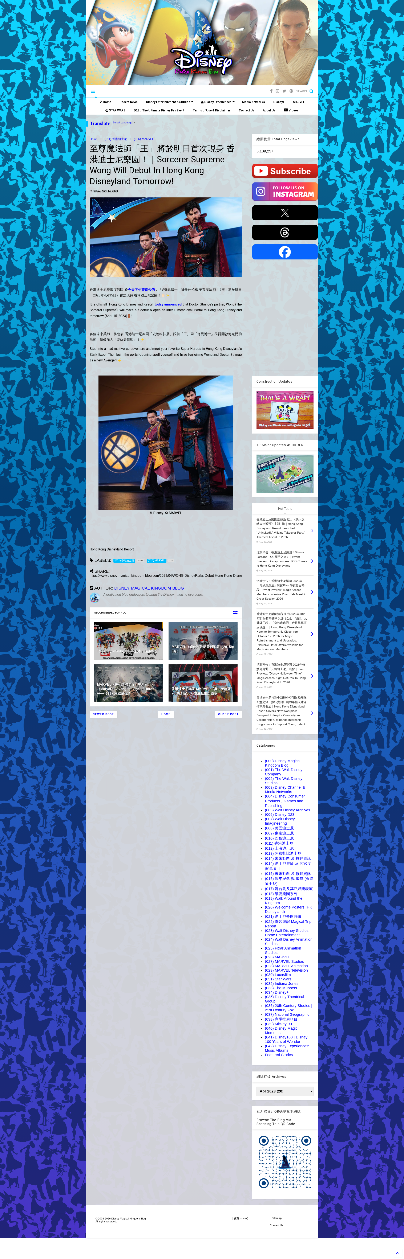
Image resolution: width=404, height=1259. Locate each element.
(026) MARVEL (144, 139)
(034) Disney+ (277, 992)
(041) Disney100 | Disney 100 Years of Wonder (286, 1039)
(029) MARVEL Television (286, 970)
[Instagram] (277, 91)
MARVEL (299, 102)
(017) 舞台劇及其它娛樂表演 (289, 889)
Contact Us (246, 110)
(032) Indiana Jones (281, 983)
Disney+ (278, 102)
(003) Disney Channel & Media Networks (285, 789)
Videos (293, 110)
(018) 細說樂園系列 (281, 894)
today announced (168, 304)
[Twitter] (284, 91)
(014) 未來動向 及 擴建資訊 (288, 858)
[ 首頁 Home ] (240, 1218)
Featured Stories (279, 1055)
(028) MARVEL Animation (286, 966)
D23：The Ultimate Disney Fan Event (159, 110)
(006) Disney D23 (279, 814)
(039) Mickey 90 (278, 1024)
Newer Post (103, 714)
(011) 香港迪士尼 (116, 139)
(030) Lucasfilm (278, 975)
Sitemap (277, 1218)
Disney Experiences (217, 102)
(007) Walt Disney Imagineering (280, 821)
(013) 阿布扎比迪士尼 (283, 853)
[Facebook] (271, 91)
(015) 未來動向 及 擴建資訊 (288, 874)
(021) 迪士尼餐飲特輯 (283, 916)
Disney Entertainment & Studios (168, 102)
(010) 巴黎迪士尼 (279, 838)
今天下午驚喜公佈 (141, 290)
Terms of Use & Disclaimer (211, 110)
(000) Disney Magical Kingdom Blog (282, 763)
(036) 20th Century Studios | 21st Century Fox (288, 1008)
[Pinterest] (291, 91)
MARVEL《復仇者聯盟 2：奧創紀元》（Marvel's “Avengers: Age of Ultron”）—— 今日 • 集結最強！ (128, 689)
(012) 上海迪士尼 (279, 848)
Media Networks (253, 102)
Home (106, 102)
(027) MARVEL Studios (284, 961)
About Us (269, 110)
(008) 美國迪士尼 (279, 828)
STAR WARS (116, 110)
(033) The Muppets (281, 988)
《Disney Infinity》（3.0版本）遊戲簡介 (127, 651)
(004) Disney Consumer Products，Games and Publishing (285, 801)
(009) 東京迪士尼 (279, 833)
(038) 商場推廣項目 (281, 1019)
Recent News (129, 102)
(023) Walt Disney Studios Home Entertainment (286, 932)
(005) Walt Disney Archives (287, 810)
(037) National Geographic (287, 1014)
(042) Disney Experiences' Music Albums (287, 1048)
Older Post (228, 714)
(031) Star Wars (278, 979)
